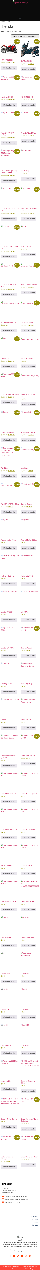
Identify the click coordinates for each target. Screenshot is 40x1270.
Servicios (35, 1219)
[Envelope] (22, 1256)
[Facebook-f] (10, 1256)
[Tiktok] (18, 1256)
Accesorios (34, 1216)
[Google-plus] (30, 1256)
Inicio (3, 21)
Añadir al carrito (9, 68)
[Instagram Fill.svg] (14, 1256)
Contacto (35, 1225)
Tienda (36, 1222)
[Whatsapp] (26, 1256)
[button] (20, 18)
